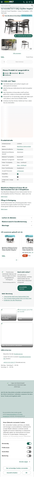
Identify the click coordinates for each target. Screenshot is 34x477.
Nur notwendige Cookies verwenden (17, 468)
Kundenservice (18, 354)
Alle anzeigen (17, 53)
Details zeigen (23, 462)
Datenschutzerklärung (12, 414)
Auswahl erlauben (12, 472)
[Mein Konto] (27, 2)
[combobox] (15, 5)
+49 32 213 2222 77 (9, 362)
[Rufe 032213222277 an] (24, 2)
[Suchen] (32, 5)
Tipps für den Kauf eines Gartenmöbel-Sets (16, 296)
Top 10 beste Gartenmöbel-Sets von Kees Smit (17, 298)
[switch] (29, 447)
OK (26, 472)
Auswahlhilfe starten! (23, 288)
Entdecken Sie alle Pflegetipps (13, 300)
